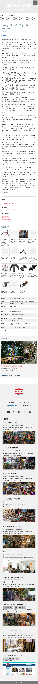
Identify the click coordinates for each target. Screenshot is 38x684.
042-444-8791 (8, 660)
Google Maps (7, 375)
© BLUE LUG (19, 682)
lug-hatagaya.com (8, 529)
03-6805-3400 (29, 453)
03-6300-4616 (28, 531)
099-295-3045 (8, 506)
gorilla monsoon (9, 203)
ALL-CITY (4, 202)
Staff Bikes (5, 216)
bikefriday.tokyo (7, 607)
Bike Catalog (19, 425)
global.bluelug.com (8, 658)
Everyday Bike (6, 219)
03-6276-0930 (28, 609)
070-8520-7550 (29, 557)
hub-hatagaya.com (8, 554)
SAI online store (22, 582)
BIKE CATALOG (12, 405)
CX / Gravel (5, 218)
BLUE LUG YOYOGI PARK (9, 210)
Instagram (6, 425)
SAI (15, 582)
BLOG (26, 402)
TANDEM (7, 582)
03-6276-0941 (29, 635)
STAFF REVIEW (24, 405)
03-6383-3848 (30, 584)
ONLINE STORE (14, 402)
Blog (18, 375)
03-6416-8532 (29, 478)
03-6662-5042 (28, 427)
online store (6, 633)
